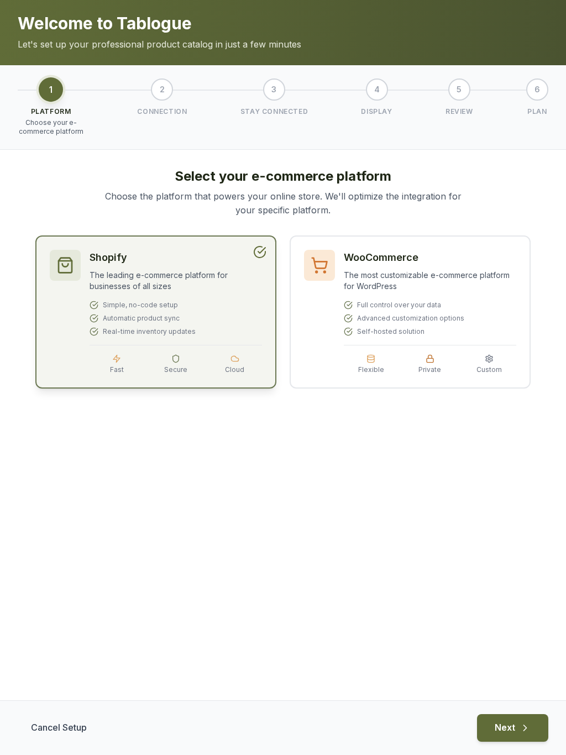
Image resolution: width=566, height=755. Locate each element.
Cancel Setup (59, 727)
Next (505, 727)
